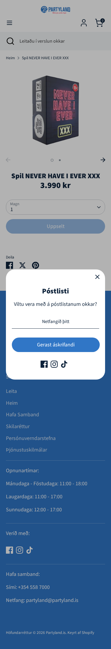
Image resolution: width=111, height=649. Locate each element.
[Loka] (97, 277)
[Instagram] (54, 364)
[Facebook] (44, 364)
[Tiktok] (64, 364)
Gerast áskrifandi (56, 344)
